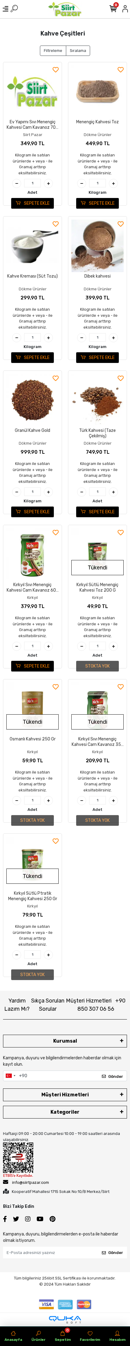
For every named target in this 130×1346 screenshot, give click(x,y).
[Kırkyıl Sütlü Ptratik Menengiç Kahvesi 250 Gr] (32, 863)
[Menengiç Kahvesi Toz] (97, 91)
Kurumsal (65, 1041)
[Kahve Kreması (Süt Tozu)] (32, 246)
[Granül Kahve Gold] (32, 400)
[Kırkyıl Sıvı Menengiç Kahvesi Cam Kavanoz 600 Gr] (32, 554)
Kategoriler (65, 1112)
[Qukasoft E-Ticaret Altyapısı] (65, 1320)
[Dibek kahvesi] (97, 246)
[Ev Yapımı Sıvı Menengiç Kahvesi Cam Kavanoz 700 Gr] (32, 91)
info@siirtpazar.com (30, 1182)
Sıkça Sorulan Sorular (47, 1004)
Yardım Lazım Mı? (17, 1004)
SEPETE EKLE (36, 203)
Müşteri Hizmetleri (95, 1004)
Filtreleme (53, 50)
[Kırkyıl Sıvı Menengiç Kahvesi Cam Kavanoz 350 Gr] (97, 708)
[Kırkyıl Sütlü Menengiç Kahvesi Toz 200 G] (97, 554)
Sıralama (78, 50)
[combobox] (10, 1076)
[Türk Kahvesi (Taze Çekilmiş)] (97, 400)
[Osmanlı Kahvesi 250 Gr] (32, 708)
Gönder (115, 1076)
